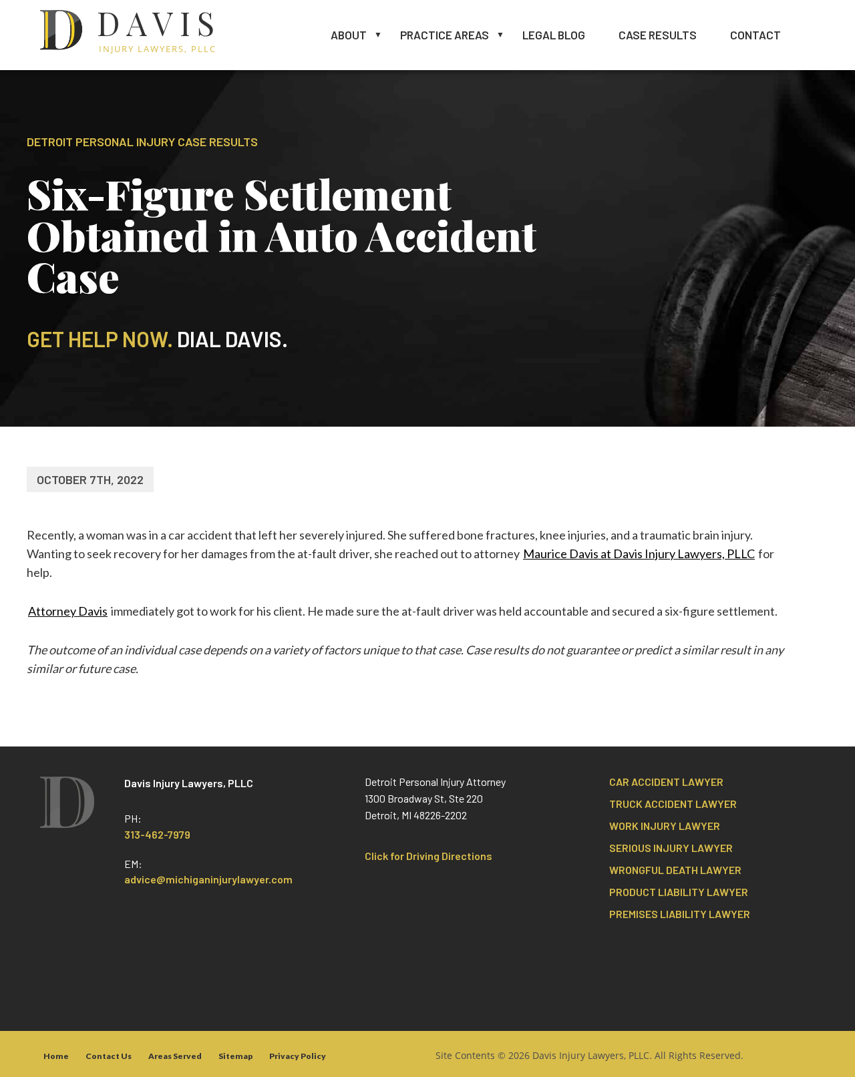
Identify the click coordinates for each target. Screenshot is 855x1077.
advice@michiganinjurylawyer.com (208, 879)
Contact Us (109, 1056)
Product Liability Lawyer (678, 891)
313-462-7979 (157, 834)
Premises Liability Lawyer (679, 913)
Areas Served (175, 1056)
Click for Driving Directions (428, 855)
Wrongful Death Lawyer (675, 869)
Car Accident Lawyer (666, 781)
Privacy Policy (297, 1056)
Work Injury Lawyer (664, 825)
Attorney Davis (68, 611)
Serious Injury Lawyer (671, 847)
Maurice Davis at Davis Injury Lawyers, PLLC (639, 553)
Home (56, 1056)
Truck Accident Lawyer (673, 803)
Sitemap (235, 1056)
